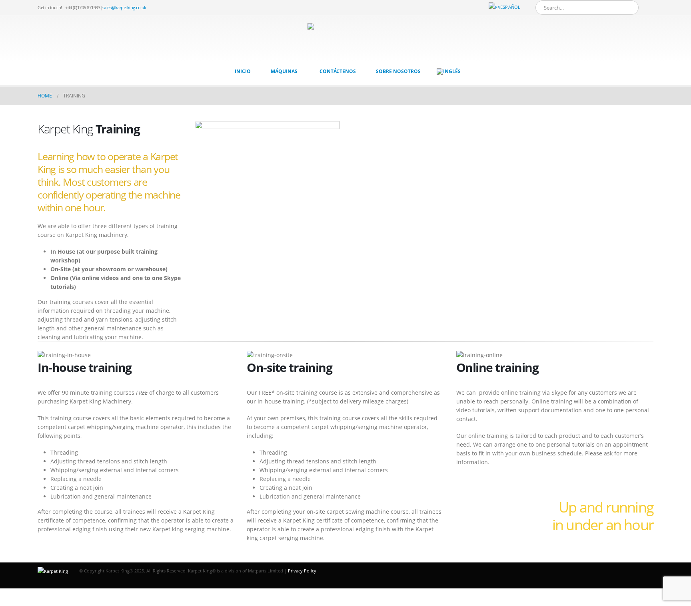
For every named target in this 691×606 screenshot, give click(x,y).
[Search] (627, 7)
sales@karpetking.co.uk (124, 7)
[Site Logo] (339, 38)
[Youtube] (647, 7)
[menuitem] (449, 71)
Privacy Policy (302, 571)
